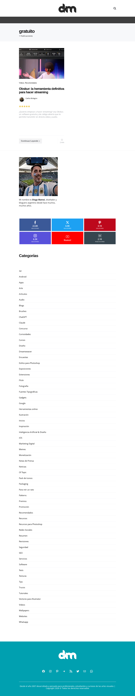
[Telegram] (64, 671)
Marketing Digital (27, 443)
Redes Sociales (25, 530)
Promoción (24, 506)
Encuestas (23, 357)
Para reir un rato (26, 489)
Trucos (22, 587)
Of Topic (22, 472)
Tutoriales (23, 593)
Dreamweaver (25, 351)
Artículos (23, 294)
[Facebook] (43, 671)
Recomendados (31, 83)
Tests (21, 570)
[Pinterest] (57, 671)
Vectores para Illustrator (30, 599)
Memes (22, 449)
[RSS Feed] (71, 671)
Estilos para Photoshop (29, 363)
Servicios (23, 558)
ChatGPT (23, 317)
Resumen (23, 535)
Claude (22, 322)
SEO (21, 553)
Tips (21, 581)
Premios (22, 501)
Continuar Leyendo (29, 141)
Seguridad (23, 547)
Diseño (22, 345)
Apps (21, 282)
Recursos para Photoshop (30, 524)
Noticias (22, 466)
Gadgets (22, 397)
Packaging (23, 483)
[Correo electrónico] (84, 671)
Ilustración (23, 414)
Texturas (22, 576)
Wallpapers (24, 610)
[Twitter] (77, 671)
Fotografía (23, 386)
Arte (21, 288)
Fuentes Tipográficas (28, 391)
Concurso (23, 328)
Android (22, 276)
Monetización (25, 455)
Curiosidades (25, 334)
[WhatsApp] (91, 671)
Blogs (21, 305)
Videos (21, 83)
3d (20, 271)
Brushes (22, 311)
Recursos (23, 518)
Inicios (22, 420)
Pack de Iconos (25, 478)
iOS (20, 437)
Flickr (21, 380)
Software (23, 564)
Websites (23, 616)
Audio (21, 299)
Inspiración (24, 426)
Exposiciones (25, 368)
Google (22, 403)
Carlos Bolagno (31, 98)
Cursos (22, 340)
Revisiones (24, 541)
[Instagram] (50, 671)
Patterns (22, 495)
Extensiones (24, 374)
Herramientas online (28, 409)
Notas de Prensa (26, 460)
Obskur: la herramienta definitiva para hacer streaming (41, 90)
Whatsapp (23, 622)
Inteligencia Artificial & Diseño (32, 432)
